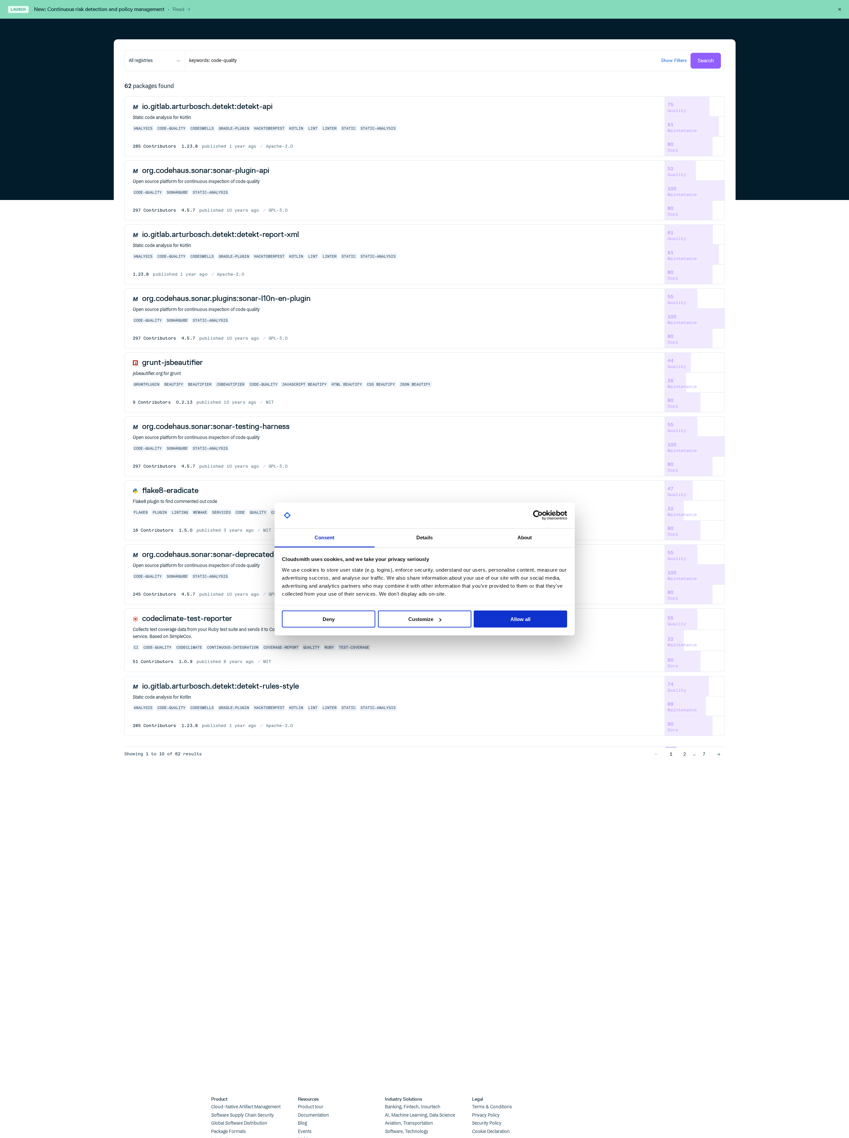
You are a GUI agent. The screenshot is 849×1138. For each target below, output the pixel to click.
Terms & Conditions (492, 1107)
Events (305, 1131)
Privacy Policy (486, 1115)
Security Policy (486, 1123)
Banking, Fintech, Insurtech (412, 1107)
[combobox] (154, 60)
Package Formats (228, 1131)
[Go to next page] (718, 754)
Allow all (520, 619)
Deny (329, 619)
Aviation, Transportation (409, 1123)
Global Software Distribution (239, 1123)
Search (706, 60)
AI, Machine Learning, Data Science (420, 1115)
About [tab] (524, 537)
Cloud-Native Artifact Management (246, 1107)
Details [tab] (424, 537)
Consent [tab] (325, 537)
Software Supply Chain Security (242, 1115)
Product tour (310, 1107)
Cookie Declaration (491, 1131)
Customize (420, 619)
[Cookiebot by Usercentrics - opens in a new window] (538, 515)
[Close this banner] (839, 9)
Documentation (313, 1115)
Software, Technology (406, 1131)
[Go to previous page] (656, 754)
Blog (302, 1123)
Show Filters (674, 60)
